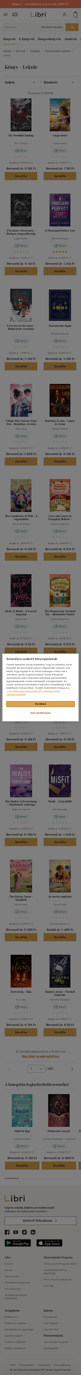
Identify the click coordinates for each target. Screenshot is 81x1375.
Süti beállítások (40, 712)
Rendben (40, 704)
